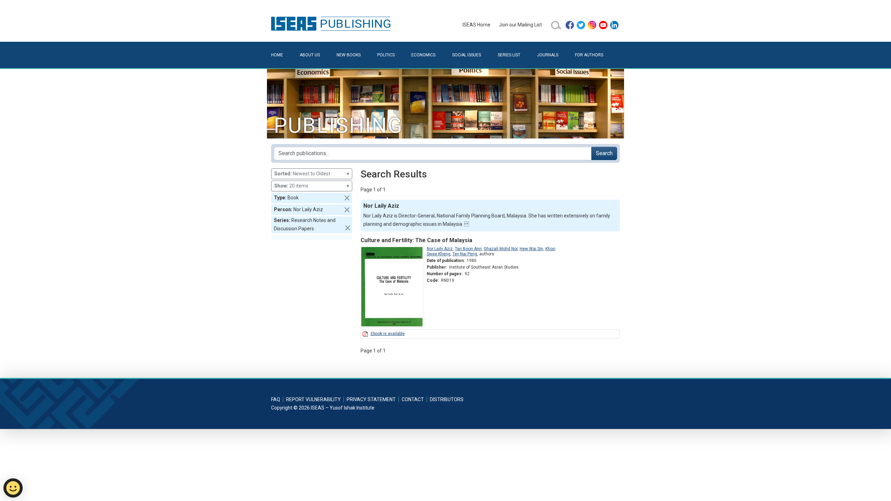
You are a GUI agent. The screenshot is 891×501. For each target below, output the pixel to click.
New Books (349, 55)
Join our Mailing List (520, 24)
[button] (347, 198)
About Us (310, 55)
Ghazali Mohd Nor (501, 248)
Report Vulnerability (313, 399)
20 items (311, 186)
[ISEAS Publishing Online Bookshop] (332, 23)
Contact (413, 399)
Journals (547, 55)
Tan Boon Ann (468, 248)
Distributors (447, 399)
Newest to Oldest (311, 173)
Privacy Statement (371, 399)
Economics (423, 55)
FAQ (275, 399)
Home (277, 55)
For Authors (589, 55)
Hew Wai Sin (531, 248)
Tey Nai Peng (464, 254)
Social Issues (466, 55)
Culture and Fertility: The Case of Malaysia (416, 240)
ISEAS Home (476, 24)
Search (604, 153)
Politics (386, 55)
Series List (509, 55)
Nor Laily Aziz (440, 248)
